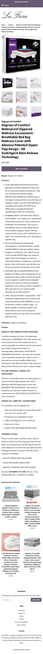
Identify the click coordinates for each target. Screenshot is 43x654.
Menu (6, 5)
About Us (22, 610)
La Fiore (27, 650)
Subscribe (36, 600)
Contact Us (21, 613)
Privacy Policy (21, 625)
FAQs (21, 616)
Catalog (10, 25)
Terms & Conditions (21, 622)
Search (21, 619)
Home (3, 25)
